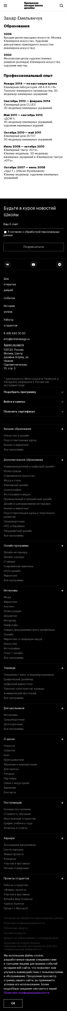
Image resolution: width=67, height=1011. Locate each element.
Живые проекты (14, 854)
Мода (7, 597)
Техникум (9, 668)
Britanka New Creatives (18, 899)
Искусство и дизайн (16, 435)
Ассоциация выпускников (20, 845)
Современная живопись (19, 566)
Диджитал (10, 616)
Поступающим (13, 803)
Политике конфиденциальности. (27, 992)
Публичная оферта (16, 928)
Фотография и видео (17, 494)
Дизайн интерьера (15, 552)
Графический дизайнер (18, 679)
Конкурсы (10, 859)
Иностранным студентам (20, 819)
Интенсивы (10, 590)
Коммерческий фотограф (20, 693)
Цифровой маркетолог (18, 684)
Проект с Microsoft (16, 908)
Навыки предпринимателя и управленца (29, 630)
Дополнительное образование (23, 460)
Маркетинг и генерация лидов (23, 639)
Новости (9, 746)
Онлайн (8, 634)
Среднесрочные (14, 521)
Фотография (12, 648)
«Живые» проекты (15, 890)
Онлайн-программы (16, 546)
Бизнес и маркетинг (16, 445)
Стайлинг (10, 562)
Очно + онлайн (13, 653)
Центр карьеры (13, 849)
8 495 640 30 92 (14, 333)
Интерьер (10, 620)
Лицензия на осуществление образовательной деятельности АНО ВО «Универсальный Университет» (30, 946)
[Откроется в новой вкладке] (7, 264)
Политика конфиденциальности (24, 923)
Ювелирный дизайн (16, 485)
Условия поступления (17, 809)
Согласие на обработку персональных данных (33, 918)
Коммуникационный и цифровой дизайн (29, 466)
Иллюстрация (12, 471)
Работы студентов (10, 323)
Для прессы (11, 769)
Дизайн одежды (14, 557)
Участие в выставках (17, 863)
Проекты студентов (16, 878)
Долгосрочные (13, 724)
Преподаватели (14, 760)
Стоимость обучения (17, 814)
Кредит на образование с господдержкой (31, 938)
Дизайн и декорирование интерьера (27, 504)
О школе (9, 739)
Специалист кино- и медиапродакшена (29, 675)
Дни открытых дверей (10, 285)
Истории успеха (9, 309)
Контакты (10, 792)
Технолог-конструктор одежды (24, 689)
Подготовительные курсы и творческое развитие (29, 515)
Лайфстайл (11, 625)
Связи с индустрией (16, 783)
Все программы (13, 449)
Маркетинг (10, 575)
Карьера (9, 838)
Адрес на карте (14, 345)
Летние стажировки (16, 868)
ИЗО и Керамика (14, 526)
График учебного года (18, 823)
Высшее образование (17, 429)
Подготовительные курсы (20, 440)
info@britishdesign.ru (17, 339)
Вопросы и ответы (15, 828)
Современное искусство (19, 476)
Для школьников (14, 708)
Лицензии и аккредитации (20, 764)
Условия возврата (15, 933)
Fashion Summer (14, 904)
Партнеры (10, 778)
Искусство (10, 644)
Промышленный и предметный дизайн (28, 499)
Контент (9, 606)
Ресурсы (9, 774)
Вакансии (10, 788)
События (9, 298)
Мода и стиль (12, 480)
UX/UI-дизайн (12, 571)
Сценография (12, 490)
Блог (7, 755)
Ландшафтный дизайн (18, 531)
